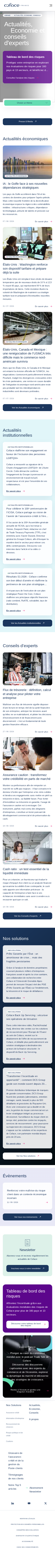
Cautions (9, 1441)
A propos (34, 1419)
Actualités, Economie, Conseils (35, 1409)
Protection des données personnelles (27, 1524)
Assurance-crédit (12, 1413)
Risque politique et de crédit (14, 1434)
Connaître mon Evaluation (27, 1530)
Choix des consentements (27, 1547)
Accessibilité (27, 1541)
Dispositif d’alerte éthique (27, 1535)
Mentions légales (27, 1518)
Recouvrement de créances (13, 1425)
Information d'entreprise (15, 1418)
